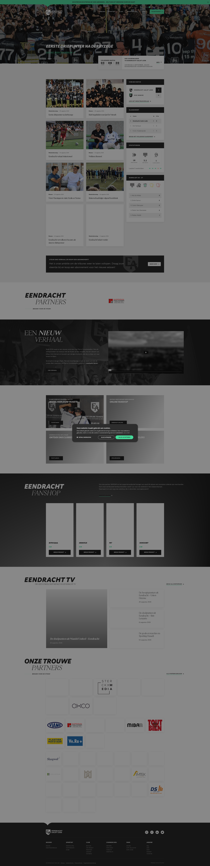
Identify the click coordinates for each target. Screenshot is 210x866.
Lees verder (126, 433)
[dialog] (105, 433)
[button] (84, 437)
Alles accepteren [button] (124, 437)
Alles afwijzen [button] (106, 437)
